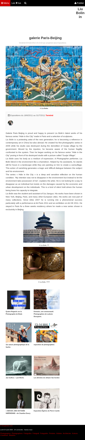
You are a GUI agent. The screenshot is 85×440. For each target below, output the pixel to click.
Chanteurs (4, 435)
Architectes (67, 433)
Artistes (59, 433)
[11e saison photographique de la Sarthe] (19, 332)
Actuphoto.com (7, 426)
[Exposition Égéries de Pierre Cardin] (47, 399)
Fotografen (44, 433)
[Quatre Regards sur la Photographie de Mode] (19, 299)
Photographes (5, 433)
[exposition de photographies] (47, 332)
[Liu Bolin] (10, 125)
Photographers (17, 433)
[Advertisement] (37, 21)
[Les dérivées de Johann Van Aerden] (47, 365)
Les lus (16, 3)
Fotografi (36, 433)
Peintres (52, 433)
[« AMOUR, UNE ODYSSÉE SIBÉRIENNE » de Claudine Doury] (19, 399)
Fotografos (28, 433)
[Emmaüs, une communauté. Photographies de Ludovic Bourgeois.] (47, 299)
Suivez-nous (28, 429)
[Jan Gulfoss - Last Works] (19, 365)
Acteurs (75, 433)
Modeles (12, 435)
